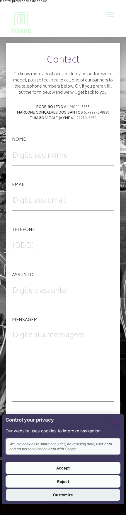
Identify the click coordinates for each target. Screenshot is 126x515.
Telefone (23, 230)
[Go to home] (21, 22)
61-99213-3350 (83, 118)
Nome (19, 140)
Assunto (22, 275)
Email (18, 185)
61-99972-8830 (96, 113)
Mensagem (25, 320)
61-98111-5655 (77, 107)
